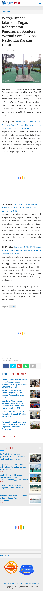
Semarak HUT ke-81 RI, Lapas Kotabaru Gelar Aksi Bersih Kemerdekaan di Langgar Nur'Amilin (21, 250)
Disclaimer (35, 583)
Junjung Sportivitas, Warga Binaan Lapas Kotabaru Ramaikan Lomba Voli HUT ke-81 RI (20, 207)
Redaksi (12, 583)
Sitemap (20, 583)
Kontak (6, 583)
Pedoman (27, 583)
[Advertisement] (21, 178)
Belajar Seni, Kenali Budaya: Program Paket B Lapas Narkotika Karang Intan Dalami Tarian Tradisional (21, 125)
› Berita (8, 12)
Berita (13, 306)
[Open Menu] (40, 2)
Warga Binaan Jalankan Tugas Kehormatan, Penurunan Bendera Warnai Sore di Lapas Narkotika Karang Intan (19, 31)
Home (4, 12)
